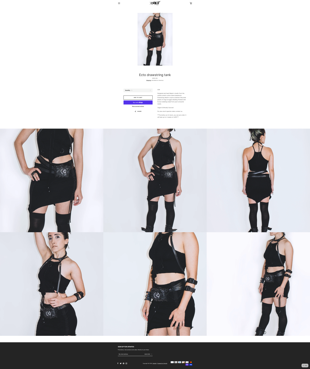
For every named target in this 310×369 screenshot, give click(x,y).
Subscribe (147, 354)
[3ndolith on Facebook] (118, 363)
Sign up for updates (126, 347)
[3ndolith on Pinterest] (123, 363)
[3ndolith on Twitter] (120, 363)
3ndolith (155, 363)
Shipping (148, 80)
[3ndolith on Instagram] (126, 363)
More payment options (138, 106)
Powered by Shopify (162, 363)
